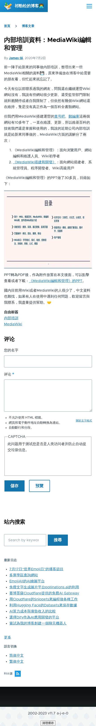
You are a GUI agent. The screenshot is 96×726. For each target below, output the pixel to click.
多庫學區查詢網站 (23, 575)
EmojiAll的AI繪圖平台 (27, 581)
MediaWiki (13, 324)
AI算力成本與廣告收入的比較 (32, 611)
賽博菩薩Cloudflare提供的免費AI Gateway (44, 593)
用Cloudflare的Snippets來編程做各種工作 (43, 599)
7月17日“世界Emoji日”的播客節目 (36, 569)
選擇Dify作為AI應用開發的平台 (34, 617)
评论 (7, 374)
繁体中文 (16, 661)
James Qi (16, 58)
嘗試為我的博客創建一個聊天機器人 (38, 623)
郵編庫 (74, 116)
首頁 (7, 26)
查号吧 (59, 116)
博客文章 (28, 26)
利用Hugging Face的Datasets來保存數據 (43, 605)
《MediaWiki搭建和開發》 (34, 162)
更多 (7, 637)
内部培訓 (11, 318)
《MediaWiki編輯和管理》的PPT (55, 281)
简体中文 (16, 655)
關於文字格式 (84, 420)
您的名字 (11, 350)
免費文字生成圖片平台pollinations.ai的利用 (44, 587)
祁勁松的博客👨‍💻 (29, 6)
